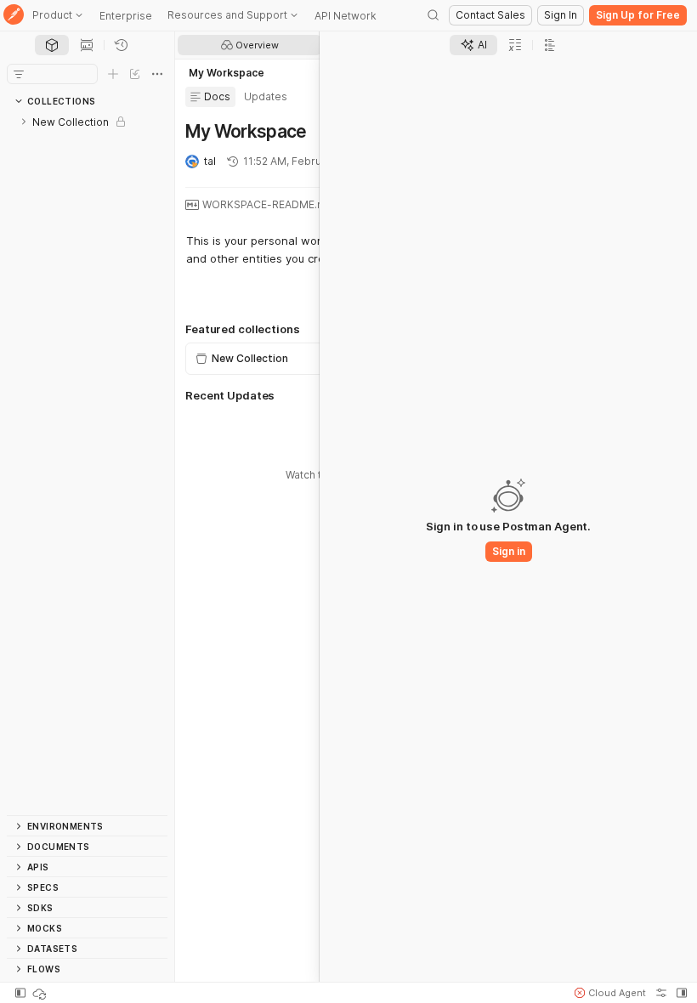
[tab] (52, 45)
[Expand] (24, 121)
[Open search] (433, 15)
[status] (41, 992)
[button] (610, 993)
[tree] (87, 463)
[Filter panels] (18, 73)
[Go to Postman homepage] (13, 15)
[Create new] (113, 74)
